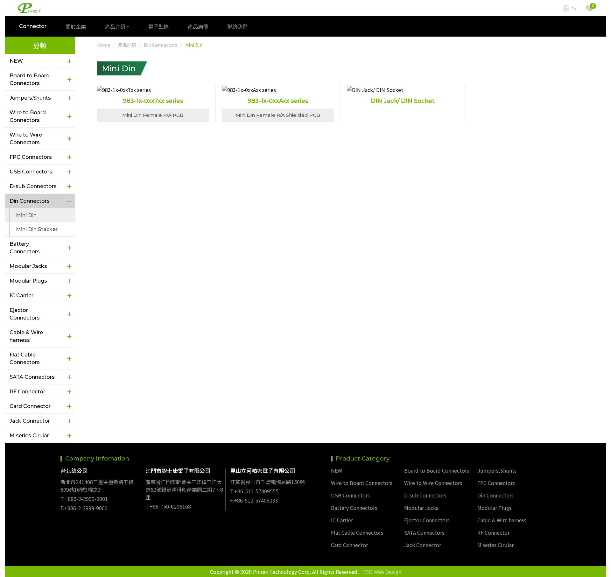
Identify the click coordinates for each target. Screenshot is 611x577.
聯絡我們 (237, 26)
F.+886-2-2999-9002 (84, 508)
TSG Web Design (381, 571)
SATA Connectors (32, 377)
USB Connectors (31, 172)
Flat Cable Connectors (25, 358)
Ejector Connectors (25, 314)
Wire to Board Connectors (28, 116)
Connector (32, 26)
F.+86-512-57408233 (254, 500)
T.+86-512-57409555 (254, 491)
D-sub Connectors (33, 186)
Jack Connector (30, 421)
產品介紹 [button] (115, 26)
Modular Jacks (28, 266)
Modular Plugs (28, 281)
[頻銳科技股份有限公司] (29, 8)
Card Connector (30, 406)
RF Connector (27, 392)
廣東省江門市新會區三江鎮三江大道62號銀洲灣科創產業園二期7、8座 (184, 489)
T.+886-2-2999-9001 (84, 499)
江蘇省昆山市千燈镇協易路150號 (267, 482)
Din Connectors (30, 201)
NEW (16, 61)
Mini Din (26, 215)
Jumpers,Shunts (30, 98)
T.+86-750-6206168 (168, 506)
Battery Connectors (25, 248)
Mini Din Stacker (37, 229)
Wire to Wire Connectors (26, 138)
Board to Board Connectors (30, 79)
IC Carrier (21, 295)
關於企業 (76, 26)
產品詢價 (198, 26)
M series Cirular (29, 436)
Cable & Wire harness (26, 336)
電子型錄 (158, 26)
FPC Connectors (31, 157)
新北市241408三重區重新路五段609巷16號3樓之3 (97, 485)
